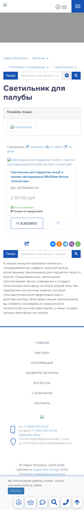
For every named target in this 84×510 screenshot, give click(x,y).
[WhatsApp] (78, 244)
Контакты (42, 403)
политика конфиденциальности (42, 474)
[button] (40, 58)
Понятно (16, 491)
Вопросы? (42, 383)
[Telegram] (65, 244)
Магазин (42, 353)
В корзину (28, 223)
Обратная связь (29, 435)
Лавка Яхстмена (15, 58)
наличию (36, 147)
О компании (42, 393)
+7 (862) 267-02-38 (44, 430)
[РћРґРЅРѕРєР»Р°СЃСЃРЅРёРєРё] (59, 244)
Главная (42, 343)
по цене (55, 147)
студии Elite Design (46, 469)
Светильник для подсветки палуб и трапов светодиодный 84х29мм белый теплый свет (39, 176)
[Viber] (71, 244)
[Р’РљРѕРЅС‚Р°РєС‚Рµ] (53, 244)
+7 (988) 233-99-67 (36, 426)
